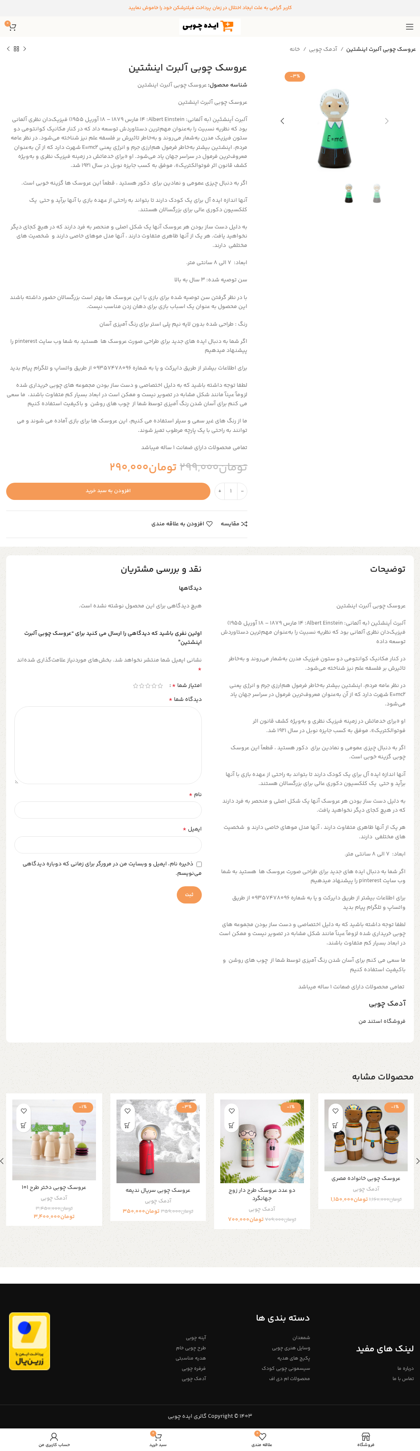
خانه (295, 49)
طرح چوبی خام (191, 1348)
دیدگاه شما (185, 699)
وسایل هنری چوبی (291, 1348)
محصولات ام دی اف (289, 1379)
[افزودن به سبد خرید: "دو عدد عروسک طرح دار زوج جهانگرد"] (231, 1125)
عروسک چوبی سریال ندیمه (158, 1190)
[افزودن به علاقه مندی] (336, 1111)
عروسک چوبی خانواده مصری (365, 1178)
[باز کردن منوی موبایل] (410, 26)
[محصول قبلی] (25, 49)
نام (195, 794)
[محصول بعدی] (8, 49)
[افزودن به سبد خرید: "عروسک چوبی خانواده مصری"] (336, 1125)
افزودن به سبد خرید (108, 491)
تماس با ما (403, 1379)
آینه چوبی (196, 1338)
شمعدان (301, 1338)
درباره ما (405, 1369)
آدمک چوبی (323, 49)
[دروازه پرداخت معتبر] (29, 1341)
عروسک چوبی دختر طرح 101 (54, 1187)
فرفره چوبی (194, 1369)
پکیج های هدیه (293, 1358)
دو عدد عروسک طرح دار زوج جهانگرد (261, 1194)
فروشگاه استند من (382, 1021)
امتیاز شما (187, 685)
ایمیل (192, 829)
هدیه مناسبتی (191, 1358)
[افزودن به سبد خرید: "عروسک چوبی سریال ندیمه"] (128, 1125)
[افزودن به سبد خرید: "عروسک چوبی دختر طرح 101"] (23, 1125)
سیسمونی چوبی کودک (286, 1369)
